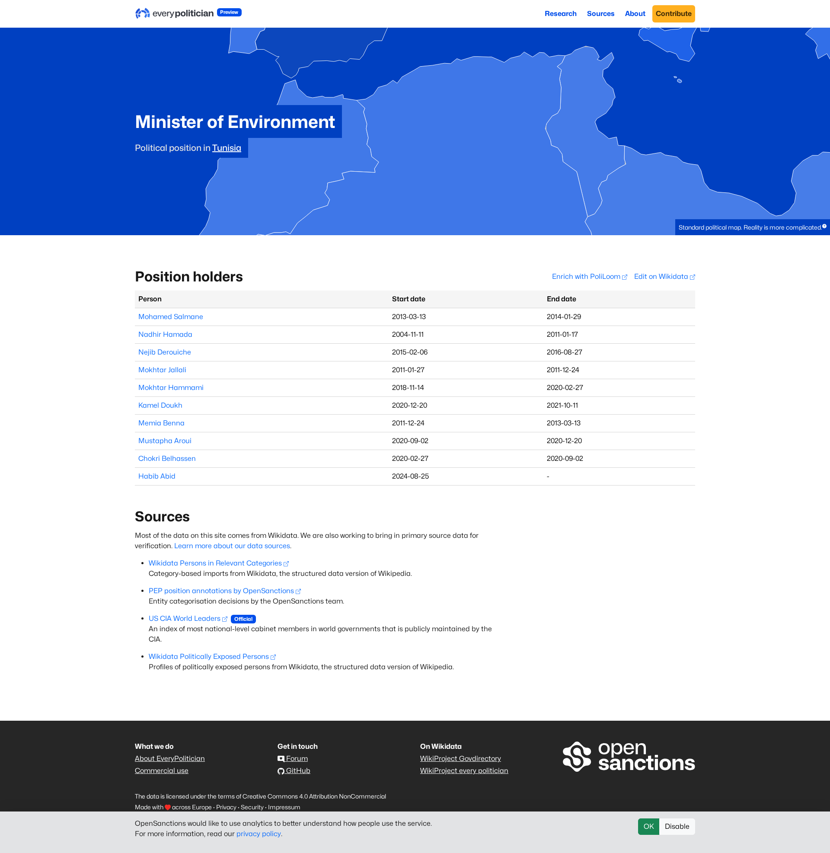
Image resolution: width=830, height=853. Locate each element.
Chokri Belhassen (167, 458)
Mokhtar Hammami (171, 387)
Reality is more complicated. (783, 227)
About (635, 14)
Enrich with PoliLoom (587, 276)
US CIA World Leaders (184, 618)
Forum (296, 758)
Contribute (674, 14)
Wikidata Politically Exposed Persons (209, 656)
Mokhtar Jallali (162, 370)
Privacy (226, 807)
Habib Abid (157, 476)
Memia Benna (161, 423)
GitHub (297, 771)
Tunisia (226, 148)
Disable (677, 826)
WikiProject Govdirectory (460, 758)
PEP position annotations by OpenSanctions (221, 591)
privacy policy (258, 834)
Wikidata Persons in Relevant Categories (215, 563)
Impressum (284, 807)
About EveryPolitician (170, 758)
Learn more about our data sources (232, 546)
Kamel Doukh (160, 405)
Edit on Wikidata (662, 276)
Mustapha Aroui (165, 441)
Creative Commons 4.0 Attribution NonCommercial (314, 796)
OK (649, 826)
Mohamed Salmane (170, 317)
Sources (601, 14)
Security (252, 807)
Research (561, 14)
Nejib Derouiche (164, 352)
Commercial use (161, 771)
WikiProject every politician (464, 771)
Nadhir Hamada (165, 334)
